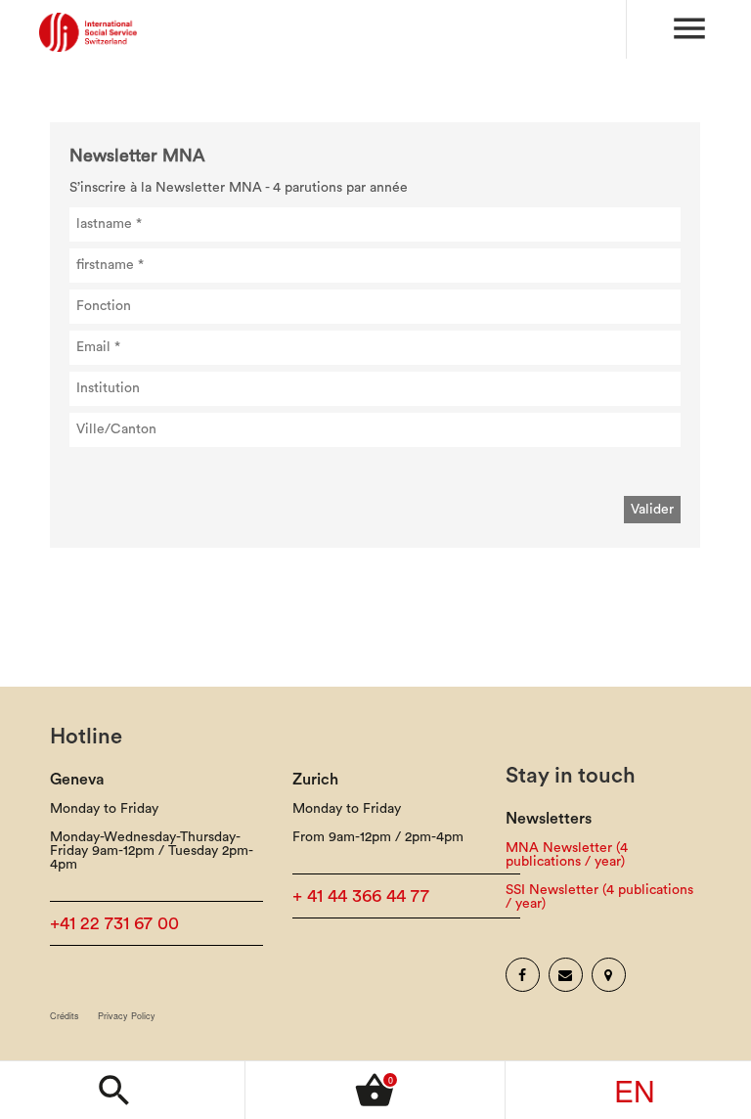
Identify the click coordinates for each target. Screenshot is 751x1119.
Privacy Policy (126, 1015)
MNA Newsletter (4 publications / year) (567, 855)
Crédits (64, 1015)
